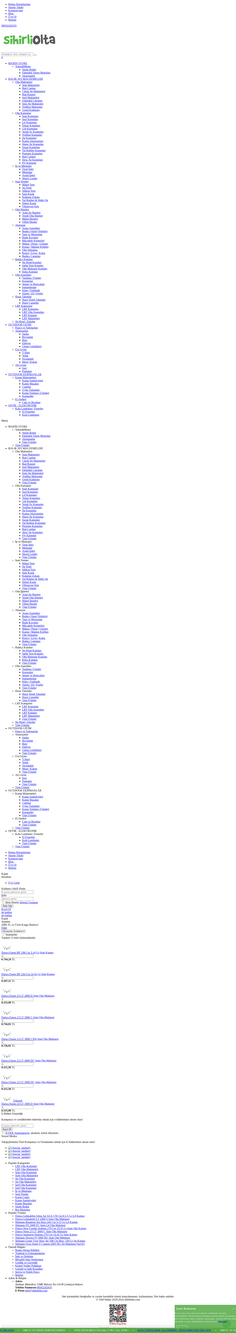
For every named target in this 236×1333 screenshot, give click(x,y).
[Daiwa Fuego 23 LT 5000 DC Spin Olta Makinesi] (6, 1079)
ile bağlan (6, 912)
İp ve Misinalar (23, 166)
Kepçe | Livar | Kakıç (33, 253)
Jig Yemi (26, 187)
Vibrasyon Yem (30, 206)
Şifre (4, 895)
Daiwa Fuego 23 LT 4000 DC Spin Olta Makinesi (28, 1060)
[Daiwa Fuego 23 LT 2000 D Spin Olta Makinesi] (6, 992)
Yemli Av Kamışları (33, 131)
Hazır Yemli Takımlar (33, 299)
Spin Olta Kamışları (26, 1172)
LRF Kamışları (30, 309)
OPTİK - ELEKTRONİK (22, 405)
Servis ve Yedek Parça (27, 1271)
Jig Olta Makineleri (25, 1181)
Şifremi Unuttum (29, 902)
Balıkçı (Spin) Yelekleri (35, 231)
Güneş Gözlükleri (31, 346)
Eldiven (26, 343)
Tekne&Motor (23, 66)
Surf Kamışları (30, 119)
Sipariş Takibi (15, 7)
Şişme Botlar (29, 69)
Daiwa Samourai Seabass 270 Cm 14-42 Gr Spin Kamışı (46, 1234)
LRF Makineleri (31, 318)
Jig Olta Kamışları (25, 1178)
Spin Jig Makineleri (32, 103)
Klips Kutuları (30, 271)
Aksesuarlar (28, 75)
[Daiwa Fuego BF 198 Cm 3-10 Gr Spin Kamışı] (6, 949)
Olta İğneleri (22, 209)
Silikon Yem (28, 190)
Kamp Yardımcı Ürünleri (35, 393)
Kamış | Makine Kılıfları (35, 246)
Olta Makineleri (23, 82)
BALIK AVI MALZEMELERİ (25, 78)
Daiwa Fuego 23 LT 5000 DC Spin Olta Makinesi (28, 1082)
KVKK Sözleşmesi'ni (17, 1133)
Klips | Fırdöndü (31, 290)
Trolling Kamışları (32, 134)
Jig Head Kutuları (31, 262)
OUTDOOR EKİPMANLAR (24, 374)
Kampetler (28, 396)
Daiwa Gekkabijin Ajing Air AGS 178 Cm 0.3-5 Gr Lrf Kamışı (49, 1215)
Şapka (25, 333)
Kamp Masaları (30, 383)
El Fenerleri (28, 411)
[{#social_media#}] (19, 1147)
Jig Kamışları (29, 138)
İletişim (12, 19)
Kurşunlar (27, 281)
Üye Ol (12, 16)
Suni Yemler (22, 181)
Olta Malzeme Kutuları (34, 268)
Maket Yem (28, 184)
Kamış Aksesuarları (32, 141)
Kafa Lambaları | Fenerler (29, 408)
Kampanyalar (15, 10)
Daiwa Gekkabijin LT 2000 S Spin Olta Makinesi (42, 1219)
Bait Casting (29, 88)
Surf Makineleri (30, 97)
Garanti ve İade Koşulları (29, 1268)
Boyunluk (27, 337)
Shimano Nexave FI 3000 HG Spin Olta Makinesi (42, 1237)
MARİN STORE (17, 63)
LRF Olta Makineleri (26, 1169)
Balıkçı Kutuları (24, 259)
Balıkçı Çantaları (31, 256)
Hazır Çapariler (30, 302)
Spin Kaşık (28, 194)
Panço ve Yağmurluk (26, 327)
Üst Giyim (21, 349)
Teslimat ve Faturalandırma (30, 1253)
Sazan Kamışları (31, 147)
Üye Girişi (14, 882)
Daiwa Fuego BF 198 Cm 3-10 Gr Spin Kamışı (27, 952)
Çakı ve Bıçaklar (31, 402)
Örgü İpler (28, 169)
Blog (11, 13)
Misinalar (27, 172)
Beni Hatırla (13, 902)
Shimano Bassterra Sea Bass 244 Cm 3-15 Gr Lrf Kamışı (46, 1222)
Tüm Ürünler (29, 442)
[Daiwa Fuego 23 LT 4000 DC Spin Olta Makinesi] (6, 1057)
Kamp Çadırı (22, 1197)
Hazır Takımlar (23, 296)
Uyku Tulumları (31, 389)
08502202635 (9, 25)
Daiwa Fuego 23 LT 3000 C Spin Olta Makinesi (27, 1017)
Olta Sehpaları (30, 249)
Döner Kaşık (29, 203)
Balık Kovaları (30, 237)
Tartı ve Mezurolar (32, 234)
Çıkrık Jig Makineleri (33, 91)
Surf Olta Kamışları (25, 1184)
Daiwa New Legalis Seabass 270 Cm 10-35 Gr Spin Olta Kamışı (50, 1228)
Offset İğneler (29, 221)
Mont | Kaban (29, 361)
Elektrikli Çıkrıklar (32, 100)
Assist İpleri (28, 175)
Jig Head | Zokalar (25, 321)
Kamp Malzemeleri (25, 377)
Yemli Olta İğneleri (32, 215)
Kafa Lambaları (30, 414)
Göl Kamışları (29, 128)
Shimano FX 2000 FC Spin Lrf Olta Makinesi (40, 1225)
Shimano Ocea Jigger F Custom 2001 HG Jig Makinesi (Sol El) (50, 1243)
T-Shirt (26, 352)
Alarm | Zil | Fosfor (32, 293)
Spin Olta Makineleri (26, 1175)
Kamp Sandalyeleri (32, 380)
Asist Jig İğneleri (31, 212)
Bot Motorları (22, 1209)
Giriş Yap (7, 906)
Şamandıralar (29, 287)
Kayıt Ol (6, 909)
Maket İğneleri (30, 218)
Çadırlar (26, 386)
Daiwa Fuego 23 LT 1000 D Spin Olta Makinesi (27, 1103)
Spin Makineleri (31, 85)
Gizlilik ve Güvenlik (26, 1262)
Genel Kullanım (31, 110)
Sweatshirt (28, 358)
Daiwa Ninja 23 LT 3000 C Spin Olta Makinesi (41, 1231)
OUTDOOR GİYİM (19, 324)
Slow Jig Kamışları (32, 159)
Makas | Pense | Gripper (35, 243)
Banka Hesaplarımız (19, 4)
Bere (24, 340)
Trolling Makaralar (32, 106)
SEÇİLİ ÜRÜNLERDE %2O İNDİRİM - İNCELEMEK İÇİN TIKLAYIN (150, 1330)
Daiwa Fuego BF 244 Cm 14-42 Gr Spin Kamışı (28, 974)
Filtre (4, 927)
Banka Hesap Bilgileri (27, 1250)
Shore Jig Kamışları (33, 144)
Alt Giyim (20, 365)
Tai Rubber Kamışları (34, 150)
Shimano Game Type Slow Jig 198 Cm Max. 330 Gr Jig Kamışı (50, 1240)
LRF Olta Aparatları (33, 312)
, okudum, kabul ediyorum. (32, 1133)
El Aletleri (20, 399)
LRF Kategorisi (23, 305)
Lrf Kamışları (29, 122)
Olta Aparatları (23, 274)
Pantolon (27, 371)
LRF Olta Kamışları (26, 1166)
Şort (24, 368)
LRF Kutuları (29, 315)
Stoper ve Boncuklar (33, 284)
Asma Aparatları (31, 228)
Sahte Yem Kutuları (32, 265)
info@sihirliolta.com (36, 1290)
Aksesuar (20, 225)
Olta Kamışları (23, 113)
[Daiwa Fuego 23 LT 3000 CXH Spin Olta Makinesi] (6, 1035)
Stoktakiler (11, 934)
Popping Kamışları (32, 153)
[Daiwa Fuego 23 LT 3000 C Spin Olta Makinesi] (6, 1014)
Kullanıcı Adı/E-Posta (13, 888)
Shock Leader (29, 178)
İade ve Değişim (24, 1256)
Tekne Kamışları (31, 125)
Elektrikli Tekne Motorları (36, 72)
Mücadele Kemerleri (33, 240)
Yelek (25, 355)
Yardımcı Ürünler (31, 277)
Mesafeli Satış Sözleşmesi (29, 1259)
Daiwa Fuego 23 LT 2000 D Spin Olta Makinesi (27, 995)
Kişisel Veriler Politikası (28, 1265)
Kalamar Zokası (31, 197)
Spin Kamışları (30, 116)
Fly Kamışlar (29, 162)
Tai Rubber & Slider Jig (35, 200)
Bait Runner (28, 94)
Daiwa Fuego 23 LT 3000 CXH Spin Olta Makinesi (29, 1039)
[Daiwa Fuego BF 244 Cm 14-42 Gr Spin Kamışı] (6, 971)
